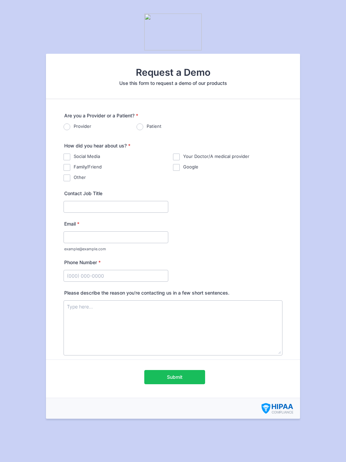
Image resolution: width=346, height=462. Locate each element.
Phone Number (82, 262)
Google (190, 166)
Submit (174, 377)
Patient (154, 126)
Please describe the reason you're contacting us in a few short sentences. (146, 293)
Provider (82, 126)
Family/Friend (88, 166)
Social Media (87, 156)
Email (71, 224)
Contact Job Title (83, 193)
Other (80, 177)
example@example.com (85, 249)
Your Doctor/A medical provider (216, 156)
